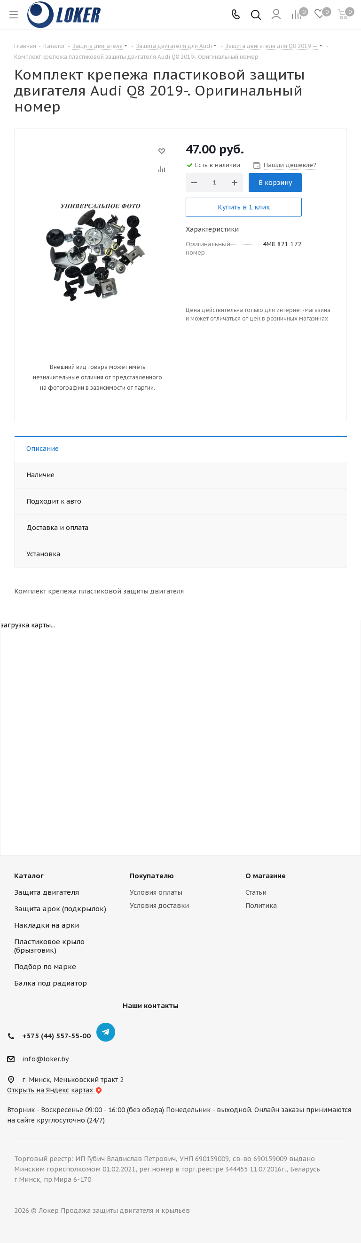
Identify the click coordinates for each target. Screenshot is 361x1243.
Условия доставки (159, 905)
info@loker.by (45, 1059)
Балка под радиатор (50, 982)
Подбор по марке (45, 966)
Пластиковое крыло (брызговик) (49, 945)
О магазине (265, 875)
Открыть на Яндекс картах (51, 1090)
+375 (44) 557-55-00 (56, 1035)
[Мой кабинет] (276, 14)
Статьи (256, 892)
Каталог (29, 875)
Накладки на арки (46, 925)
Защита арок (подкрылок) (60, 908)
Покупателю (152, 875)
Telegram (105, 1032)
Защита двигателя (46, 892)
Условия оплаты (156, 892)
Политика (261, 905)
